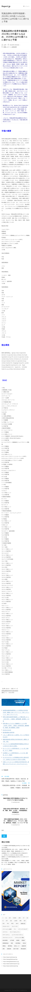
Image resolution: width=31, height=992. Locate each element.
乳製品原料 (6, 770)
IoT (7, 920)
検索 (3, 830)
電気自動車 (23, 948)
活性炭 (24, 943)
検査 (12, 943)
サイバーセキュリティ (15, 932)
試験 (4, 948)
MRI (20, 920)
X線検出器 (23, 923)
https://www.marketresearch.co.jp (11, 963)
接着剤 (17, 940)
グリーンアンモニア (22, 929)
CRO (20, 918)
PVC (8, 923)
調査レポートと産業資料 (10, 47)
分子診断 (12, 940)
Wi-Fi (17, 923)
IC (3, 920)
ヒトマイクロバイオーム (17, 934)
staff (5, 45)
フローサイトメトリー (7, 937)
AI (6, 918)
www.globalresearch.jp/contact (10, 690)
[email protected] (7, 730)
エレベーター (15, 926)
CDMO (14, 918)
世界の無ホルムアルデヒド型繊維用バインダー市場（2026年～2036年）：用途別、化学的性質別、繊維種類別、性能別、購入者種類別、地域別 (16, 725)
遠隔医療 (9, 948)
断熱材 (23, 940)
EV (27, 918)
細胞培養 (24, 946)
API (10, 918)
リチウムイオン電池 (19, 937)
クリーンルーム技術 (7, 929)
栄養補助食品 (6, 943)
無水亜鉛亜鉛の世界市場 (8, 732)
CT (23, 918)
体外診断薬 (5, 940)
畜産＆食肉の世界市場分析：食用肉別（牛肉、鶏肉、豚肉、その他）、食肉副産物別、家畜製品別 (15, 810)
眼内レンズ (16, 946)
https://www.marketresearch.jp (10, 966)
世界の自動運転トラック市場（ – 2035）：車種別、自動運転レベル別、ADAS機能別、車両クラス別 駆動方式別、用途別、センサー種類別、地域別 (15, 862)
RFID (12, 923)
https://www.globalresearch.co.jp (11, 961)
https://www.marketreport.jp (10, 957)
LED (11, 920)
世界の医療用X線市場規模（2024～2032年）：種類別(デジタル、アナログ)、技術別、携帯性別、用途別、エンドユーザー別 (15, 821)
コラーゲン (5, 932)
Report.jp (6, 6)
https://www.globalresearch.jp (10, 959)
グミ (15, 929)
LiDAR (15, 920)
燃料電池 (10, 946)
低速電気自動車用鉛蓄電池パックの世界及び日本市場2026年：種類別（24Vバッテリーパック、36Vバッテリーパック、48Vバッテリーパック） (16, 712)
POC (4, 923)
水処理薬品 (17, 943)
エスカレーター (6, 926)
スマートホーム (6, 934)
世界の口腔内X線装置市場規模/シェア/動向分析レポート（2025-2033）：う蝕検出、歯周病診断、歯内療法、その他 (16, 719)
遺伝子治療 (15, 948)
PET (25, 920)
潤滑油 (4, 946)
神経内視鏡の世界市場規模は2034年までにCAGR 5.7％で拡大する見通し (15, 799)
